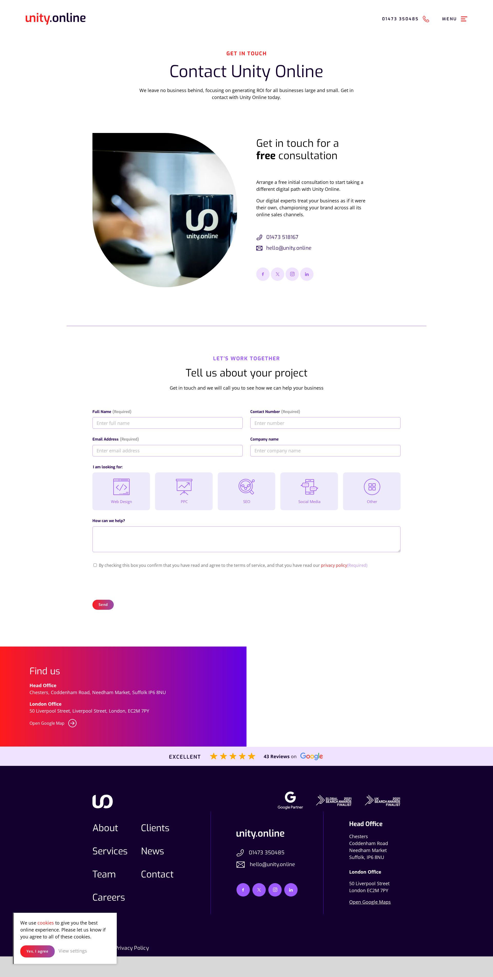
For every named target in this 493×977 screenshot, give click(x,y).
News (152, 851)
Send (103, 604)
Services (110, 851)
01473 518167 (282, 237)
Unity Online (56, 19)
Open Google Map (47, 723)
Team (104, 874)
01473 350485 (267, 852)
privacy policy (334, 565)
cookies (45, 923)
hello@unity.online (289, 248)
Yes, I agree (37, 951)
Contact (157, 874)
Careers (108, 897)
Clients (155, 828)
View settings (73, 951)
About (105, 828)
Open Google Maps (370, 902)
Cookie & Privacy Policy (120, 948)
